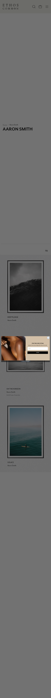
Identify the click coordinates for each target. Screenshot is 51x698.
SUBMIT (37, 352)
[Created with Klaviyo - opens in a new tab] (25, 361)
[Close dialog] (48, 338)
